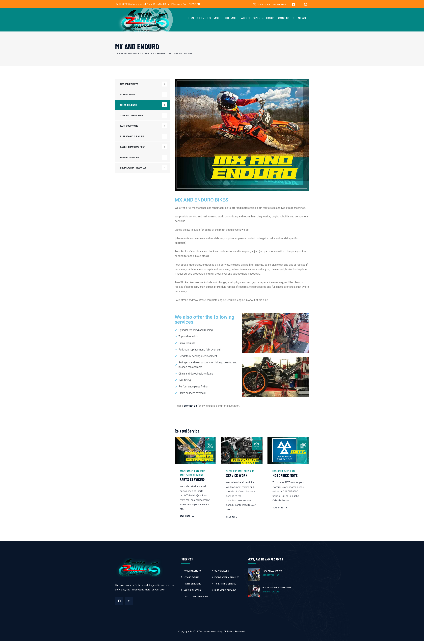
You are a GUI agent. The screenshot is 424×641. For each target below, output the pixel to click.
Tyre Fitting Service (132, 115)
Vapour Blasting (129, 157)
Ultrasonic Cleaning (132, 136)
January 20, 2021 (271, 591)
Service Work (236, 475)
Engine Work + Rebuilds (133, 167)
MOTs (293, 470)
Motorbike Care (234, 470)
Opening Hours (264, 18)
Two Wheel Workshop (210, 631)
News (302, 18)
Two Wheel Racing (272, 570)
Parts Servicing (194, 474)
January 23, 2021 (271, 575)
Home (191, 18)
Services (204, 18)
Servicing (249, 470)
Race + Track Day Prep (132, 147)
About (245, 18)
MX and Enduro (128, 105)
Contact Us (286, 18)
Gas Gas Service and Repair (277, 587)
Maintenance (186, 470)
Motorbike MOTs (225, 18)
